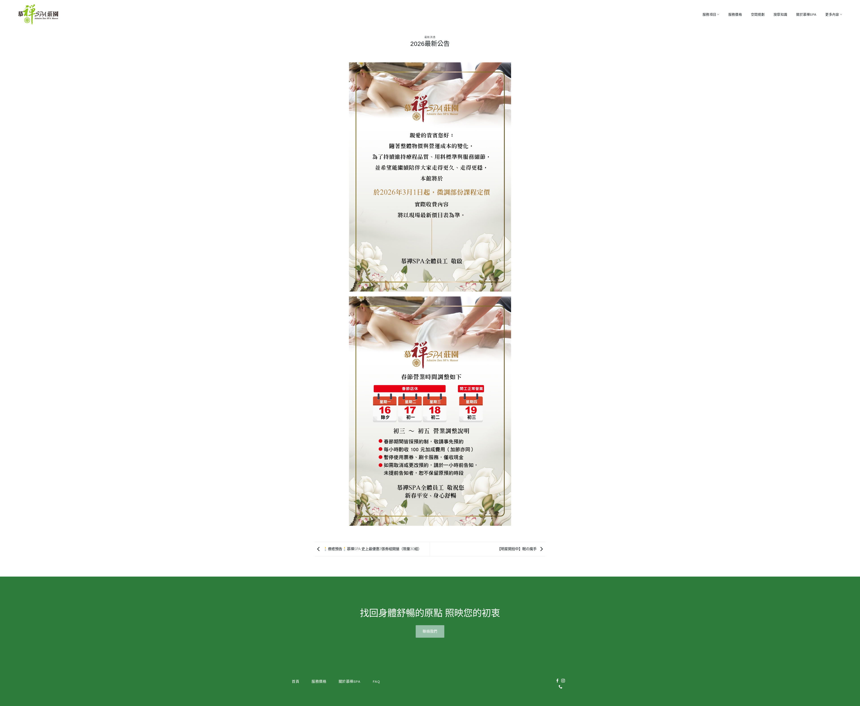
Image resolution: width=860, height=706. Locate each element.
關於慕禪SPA (806, 15)
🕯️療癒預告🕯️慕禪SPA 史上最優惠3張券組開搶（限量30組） (371, 549)
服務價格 (735, 15)
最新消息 (430, 37)
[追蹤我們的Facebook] (557, 681)
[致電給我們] (560, 687)
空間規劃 (758, 15)
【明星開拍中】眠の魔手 (517, 549)
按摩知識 (780, 15)
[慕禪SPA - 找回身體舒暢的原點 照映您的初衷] (38, 14)
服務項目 (709, 15)
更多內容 (832, 15)
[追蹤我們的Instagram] (563, 681)
